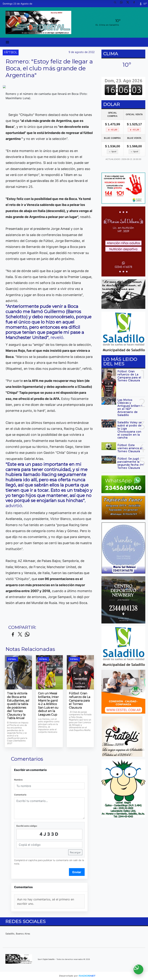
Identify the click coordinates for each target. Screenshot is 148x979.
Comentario (20, 794)
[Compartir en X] (20, 635)
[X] (129, 4)
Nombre (18, 779)
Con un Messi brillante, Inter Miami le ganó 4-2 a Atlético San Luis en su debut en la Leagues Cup (48, 704)
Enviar (76, 872)
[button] (116, 4)
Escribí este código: (26, 825)
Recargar (75, 852)
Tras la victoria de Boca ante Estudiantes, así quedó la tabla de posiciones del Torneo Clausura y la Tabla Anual (18, 706)
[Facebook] (135, 4)
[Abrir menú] (7, 42)
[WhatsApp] (123, 4)
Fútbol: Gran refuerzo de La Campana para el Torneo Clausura (79, 700)
